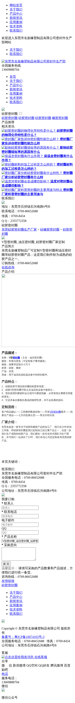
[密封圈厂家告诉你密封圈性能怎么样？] (31, 139)
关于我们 (16, 9)
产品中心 (16, 13)
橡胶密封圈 (60, 118)
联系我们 (16, 30)
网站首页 (16, 5)
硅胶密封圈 (10, 113)
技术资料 (16, 26)
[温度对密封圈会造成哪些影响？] (26, 181)
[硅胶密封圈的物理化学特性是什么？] (29, 130)
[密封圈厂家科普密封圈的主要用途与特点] (32, 190)
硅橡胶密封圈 (49, 229)
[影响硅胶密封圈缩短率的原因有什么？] (31, 147)
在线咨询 (8, 267)
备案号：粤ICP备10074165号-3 (23, 637)
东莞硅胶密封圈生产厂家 (19, 229)
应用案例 (16, 22)
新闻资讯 (16, 18)
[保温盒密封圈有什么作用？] (23, 156)
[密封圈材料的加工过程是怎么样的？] (29, 164)
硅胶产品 (23, 433)
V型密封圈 (55, 411)
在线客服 (40, 657)
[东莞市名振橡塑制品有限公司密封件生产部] (34, 61)
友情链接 (8, 581)
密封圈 (16, 357)
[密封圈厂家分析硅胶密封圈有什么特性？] (32, 173)
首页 (13, 76)
